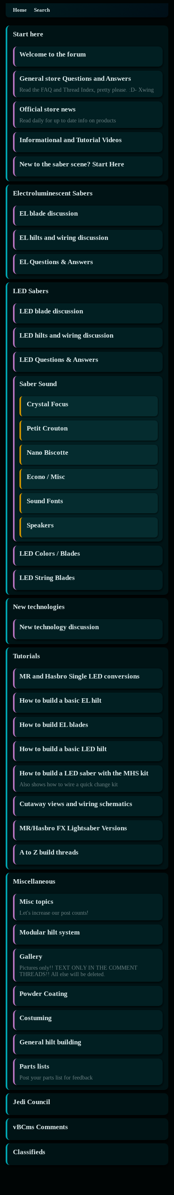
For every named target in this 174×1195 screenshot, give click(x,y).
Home (20, 10)
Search (42, 10)
